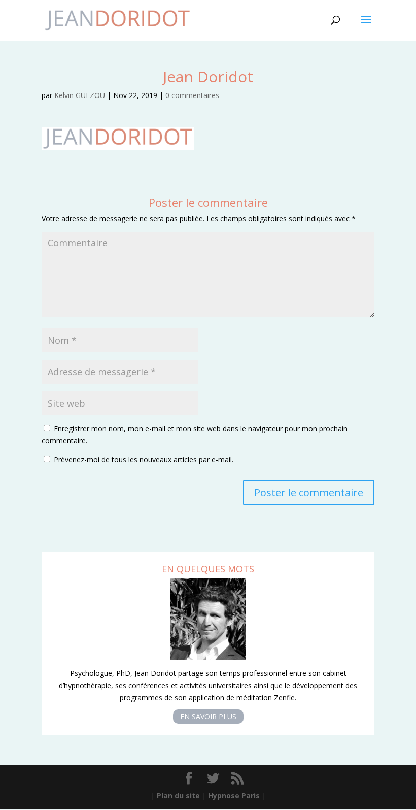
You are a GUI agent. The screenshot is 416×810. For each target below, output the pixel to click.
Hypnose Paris (234, 795)
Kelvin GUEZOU (79, 95)
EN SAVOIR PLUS (208, 717)
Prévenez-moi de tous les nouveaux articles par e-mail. (143, 459)
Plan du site (178, 795)
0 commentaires (192, 95)
